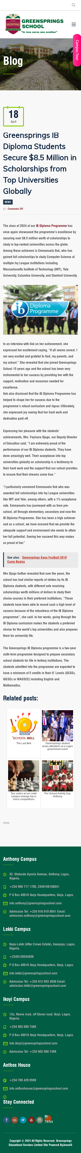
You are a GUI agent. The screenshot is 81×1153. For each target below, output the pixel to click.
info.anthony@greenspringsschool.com (35, 903)
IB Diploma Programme (51, 226)
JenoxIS (67, 1145)
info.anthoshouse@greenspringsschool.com (38, 1088)
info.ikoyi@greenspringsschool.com (33, 1043)
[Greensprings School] (34, 24)
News (8, 201)
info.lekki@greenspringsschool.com (33, 973)
